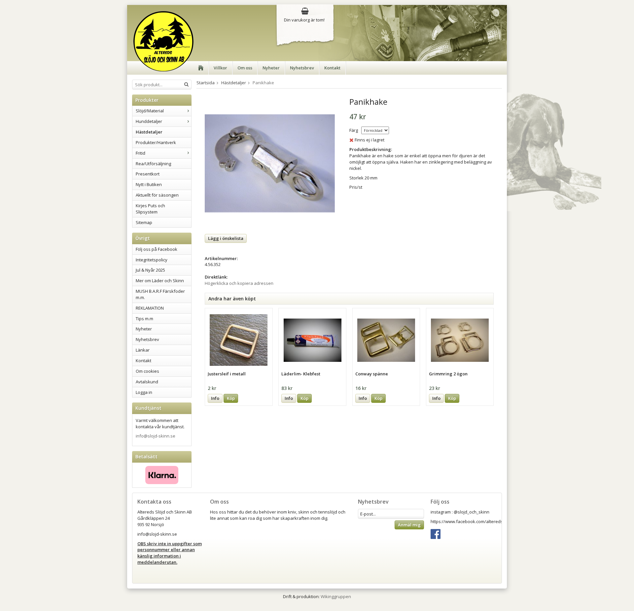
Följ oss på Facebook (156, 249)
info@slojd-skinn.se (155, 436)
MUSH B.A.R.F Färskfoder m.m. (160, 294)
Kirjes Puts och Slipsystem (150, 209)
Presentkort (147, 174)
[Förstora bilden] (270, 163)
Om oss (244, 68)
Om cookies (147, 371)
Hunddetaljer (149, 121)
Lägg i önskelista (225, 238)
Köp (231, 398)
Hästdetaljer (149, 132)
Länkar (143, 350)
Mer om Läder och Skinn (160, 281)
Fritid (140, 153)
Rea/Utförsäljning (153, 164)
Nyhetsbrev (302, 68)
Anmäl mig (409, 525)
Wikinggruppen (336, 596)
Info (215, 398)
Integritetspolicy (151, 260)
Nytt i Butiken (149, 184)
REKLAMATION (150, 308)
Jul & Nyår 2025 (150, 270)
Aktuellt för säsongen (157, 195)
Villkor (220, 68)
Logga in (144, 392)
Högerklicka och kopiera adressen (239, 283)
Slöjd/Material (150, 111)
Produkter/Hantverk (156, 142)
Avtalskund (147, 382)
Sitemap (144, 222)
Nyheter (271, 68)
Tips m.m (144, 319)
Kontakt (332, 68)
